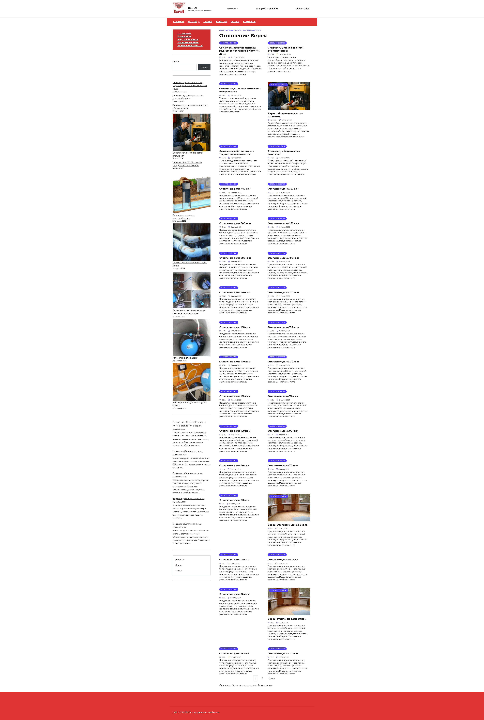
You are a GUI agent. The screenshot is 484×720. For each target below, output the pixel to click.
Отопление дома (193, 451)
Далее (272, 678)
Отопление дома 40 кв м (283, 559)
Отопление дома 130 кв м (283, 361)
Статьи (178, 565)
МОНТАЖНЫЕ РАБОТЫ (190, 45)
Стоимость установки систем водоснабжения (286, 49)
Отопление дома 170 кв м (283, 292)
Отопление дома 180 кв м (234, 292)
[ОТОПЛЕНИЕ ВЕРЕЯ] (289, 108)
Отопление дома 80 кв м (234, 465)
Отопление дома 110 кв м (283, 396)
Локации (231, 9)
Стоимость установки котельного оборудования (240, 90)
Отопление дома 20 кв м (283, 653)
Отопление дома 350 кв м (283, 188)
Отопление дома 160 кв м (234, 327)
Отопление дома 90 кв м (283, 431)
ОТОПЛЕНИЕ (184, 33)
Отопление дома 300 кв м (235, 223)
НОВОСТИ (221, 21)
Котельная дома (192, 524)
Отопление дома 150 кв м (283, 327)
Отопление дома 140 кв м (235, 361)
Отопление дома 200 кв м (235, 257)
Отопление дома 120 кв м (234, 396)
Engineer (177, 451)
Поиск (176, 61)
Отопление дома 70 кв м (283, 465)
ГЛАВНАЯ (178, 21)
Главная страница (227, 30)
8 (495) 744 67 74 (268, 9)
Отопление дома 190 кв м (283, 257)
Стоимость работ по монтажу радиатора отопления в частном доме (239, 50)
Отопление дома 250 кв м (283, 223)
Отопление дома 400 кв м (235, 188)
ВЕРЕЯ (192, 7)
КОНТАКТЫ (249, 21)
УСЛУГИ (192, 21)
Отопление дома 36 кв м (234, 594)
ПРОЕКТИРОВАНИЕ (188, 42)
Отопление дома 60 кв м (234, 500)
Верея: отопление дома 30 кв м (287, 619)
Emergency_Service (183, 422)
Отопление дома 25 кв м (234, 653)
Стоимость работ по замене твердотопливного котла (236, 152)
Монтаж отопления (194, 498)
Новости (179, 559)
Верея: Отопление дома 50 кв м (287, 525)
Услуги (240, 30)
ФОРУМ (235, 21)
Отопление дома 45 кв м (234, 559)
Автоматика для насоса (185, 358)
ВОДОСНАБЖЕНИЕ (187, 39)
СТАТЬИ (207, 21)
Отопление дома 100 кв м (234, 431)
